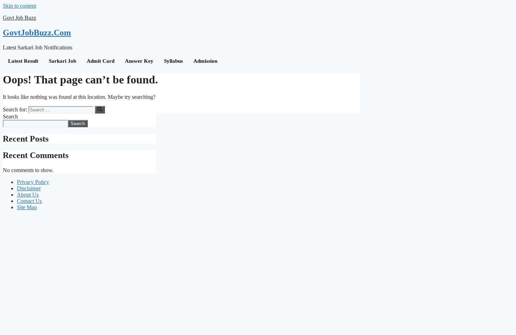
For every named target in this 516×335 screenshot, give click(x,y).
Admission (205, 61)
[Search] (100, 110)
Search (10, 116)
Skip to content (19, 6)
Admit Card (100, 61)
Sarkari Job (62, 61)
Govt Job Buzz (19, 18)
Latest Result (23, 61)
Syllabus (173, 61)
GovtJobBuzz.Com (37, 32)
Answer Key (139, 61)
